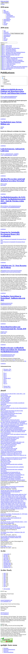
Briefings (8, 14)
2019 (4, 581)
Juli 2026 (5, 555)
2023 (4, 576)
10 (5, 383)
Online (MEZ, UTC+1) (6, 546)
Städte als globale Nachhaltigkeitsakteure (10, 426)
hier (3, 359)
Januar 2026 (6, 562)
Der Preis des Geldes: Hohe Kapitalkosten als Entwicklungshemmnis (11, 518)
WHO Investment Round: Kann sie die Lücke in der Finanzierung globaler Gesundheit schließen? (12, 442)
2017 (4, 583)
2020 (4, 579)
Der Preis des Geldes (5, 460)
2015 (4, 586)
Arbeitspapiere (9, 15)
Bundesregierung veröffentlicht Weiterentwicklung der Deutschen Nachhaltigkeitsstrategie (13, 350)
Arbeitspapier (6, 81)
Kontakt (5, 24)
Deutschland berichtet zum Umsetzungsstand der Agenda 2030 (13, 328)
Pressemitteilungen (10, 16)
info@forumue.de (5, 612)
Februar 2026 (6, 560)
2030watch (5, 11)
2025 (4, 573)
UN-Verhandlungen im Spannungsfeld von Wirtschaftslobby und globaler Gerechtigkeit (11, 472)
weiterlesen (3, 119)
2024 (4, 574)
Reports (8, 18)
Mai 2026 (5, 556)
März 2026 (5, 559)
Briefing (5, 79)
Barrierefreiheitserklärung (9, 649)
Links (4, 22)
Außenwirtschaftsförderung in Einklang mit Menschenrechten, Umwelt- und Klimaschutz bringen (13, 91)
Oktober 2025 (6, 565)
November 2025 (7, 564)
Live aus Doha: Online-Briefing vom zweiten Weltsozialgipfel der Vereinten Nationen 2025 (11, 537)
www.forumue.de (5, 614)
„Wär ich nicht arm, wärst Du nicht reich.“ (10, 419)
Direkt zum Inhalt (5, 1)
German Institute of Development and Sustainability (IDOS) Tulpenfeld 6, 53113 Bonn (12, 487)
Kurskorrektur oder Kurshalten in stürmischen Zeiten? (13, 480)
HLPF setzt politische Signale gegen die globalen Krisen (13, 430)
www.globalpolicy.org (6, 601)
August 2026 (6, 554)
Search (2, 42)
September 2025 (7, 567)
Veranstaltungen (7, 19)
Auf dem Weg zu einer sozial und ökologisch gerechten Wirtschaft (13, 180)
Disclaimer (5, 648)
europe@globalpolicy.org (6, 600)
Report (5, 82)
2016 (4, 585)
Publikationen (6, 12)
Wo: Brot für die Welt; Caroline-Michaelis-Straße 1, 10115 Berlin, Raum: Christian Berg (14, 522)
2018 (4, 582)
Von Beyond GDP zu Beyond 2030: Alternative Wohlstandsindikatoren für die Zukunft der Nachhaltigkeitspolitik (11, 492)
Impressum (5, 650)
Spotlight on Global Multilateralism (9, 415)
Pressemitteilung (7, 84)
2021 (4, 578)
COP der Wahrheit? (5, 399)
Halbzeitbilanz (6, 20)
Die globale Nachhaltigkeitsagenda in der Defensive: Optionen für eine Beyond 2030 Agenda (12, 437)
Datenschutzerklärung (8, 652)
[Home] (3, 4)
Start (4, 10)
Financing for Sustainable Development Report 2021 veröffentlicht (10, 234)
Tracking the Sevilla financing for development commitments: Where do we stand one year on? (11, 452)
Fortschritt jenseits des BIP (7, 447)
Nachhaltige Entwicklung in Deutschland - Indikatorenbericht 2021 (13, 298)
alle (4, 78)
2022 (4, 577)
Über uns (5, 23)
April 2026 (5, 558)
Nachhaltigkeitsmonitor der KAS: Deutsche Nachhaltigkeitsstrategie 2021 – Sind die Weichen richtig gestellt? (13, 200)
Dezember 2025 (7, 563)
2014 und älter (6, 588)
